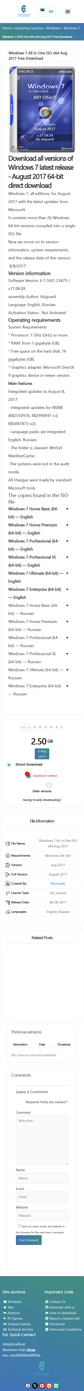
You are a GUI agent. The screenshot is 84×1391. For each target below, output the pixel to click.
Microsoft (58, 883)
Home (6, 28)
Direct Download (29, 764)
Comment (23, 1112)
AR (46, 10)
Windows (53, 28)
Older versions (42, 791)
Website (22, 1207)
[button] (67, 11)
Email (20, 1188)
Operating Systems (29, 28)
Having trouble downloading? (42, 800)
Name (20, 1170)
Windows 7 (72, 28)
